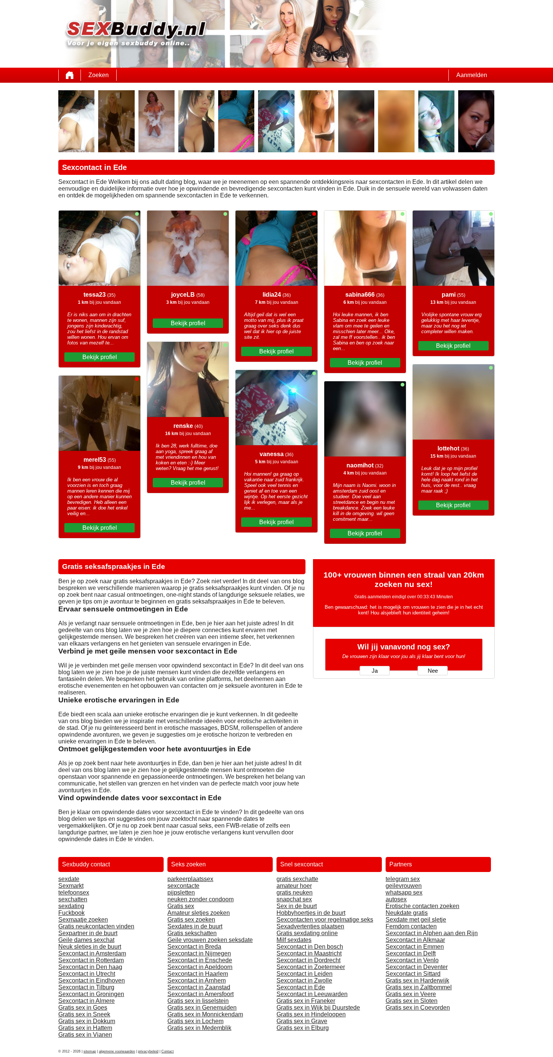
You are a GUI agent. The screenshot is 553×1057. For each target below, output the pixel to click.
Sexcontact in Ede (300, 987)
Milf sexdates (293, 940)
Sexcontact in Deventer (417, 967)
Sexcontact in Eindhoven (91, 980)
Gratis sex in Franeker (305, 1001)
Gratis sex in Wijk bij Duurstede (318, 1007)
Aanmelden (471, 75)
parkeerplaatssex (190, 879)
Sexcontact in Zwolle (304, 980)
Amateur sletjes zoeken (198, 913)
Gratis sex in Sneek (84, 1014)
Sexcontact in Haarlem (197, 974)
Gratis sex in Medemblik (199, 1028)
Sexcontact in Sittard (413, 974)
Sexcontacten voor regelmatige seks (324, 919)
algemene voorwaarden (117, 1051)
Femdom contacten (411, 926)
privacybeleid (148, 1051)
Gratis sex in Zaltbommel (419, 987)
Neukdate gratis (407, 913)
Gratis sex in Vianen (85, 1034)
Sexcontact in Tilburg (86, 987)
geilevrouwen (404, 886)
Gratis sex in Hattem (85, 1028)
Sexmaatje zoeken (83, 919)
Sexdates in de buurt (194, 926)
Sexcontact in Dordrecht (308, 960)
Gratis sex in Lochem (195, 1021)
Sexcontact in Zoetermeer (310, 967)
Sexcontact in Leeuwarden (312, 994)
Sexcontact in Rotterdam (91, 960)
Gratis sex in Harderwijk (417, 980)
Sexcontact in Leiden (304, 974)
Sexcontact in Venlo (412, 960)
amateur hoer (294, 886)
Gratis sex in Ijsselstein (198, 1001)
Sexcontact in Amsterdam (92, 953)
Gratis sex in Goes (82, 1007)
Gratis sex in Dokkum (86, 1021)
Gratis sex (180, 906)
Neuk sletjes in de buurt (89, 946)
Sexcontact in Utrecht (86, 974)
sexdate (68, 879)
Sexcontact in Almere (86, 1001)
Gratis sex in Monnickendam (205, 1014)
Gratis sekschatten (192, 933)
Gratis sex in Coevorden (418, 1007)
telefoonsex (73, 892)
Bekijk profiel (99, 357)
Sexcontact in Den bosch (309, 946)
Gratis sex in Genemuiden (202, 1007)
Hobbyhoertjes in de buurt (310, 913)
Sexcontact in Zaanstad (198, 987)
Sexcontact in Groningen (91, 994)
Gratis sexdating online (307, 933)
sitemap (90, 1051)
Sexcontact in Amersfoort (200, 994)
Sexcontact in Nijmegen (199, 953)
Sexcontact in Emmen (415, 946)
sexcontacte (183, 886)
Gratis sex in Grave (301, 1021)
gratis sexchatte (297, 879)
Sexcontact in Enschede (199, 960)
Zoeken (98, 75)
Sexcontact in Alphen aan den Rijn (432, 933)
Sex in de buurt (296, 906)
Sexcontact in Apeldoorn (199, 967)
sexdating (71, 906)
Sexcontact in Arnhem (196, 980)
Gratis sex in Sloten (412, 1001)
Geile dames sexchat (86, 940)
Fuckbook (71, 913)
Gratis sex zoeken (191, 919)
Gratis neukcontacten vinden (96, 926)
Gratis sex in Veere (411, 994)
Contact (167, 1051)
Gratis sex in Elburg (302, 1028)
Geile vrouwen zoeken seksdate (210, 940)
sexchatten (72, 899)
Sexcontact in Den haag (90, 967)
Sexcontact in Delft (411, 953)
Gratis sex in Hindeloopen (311, 1014)
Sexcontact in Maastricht (309, 953)
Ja (375, 671)
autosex (396, 899)
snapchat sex (294, 899)
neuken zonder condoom (200, 899)
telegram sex (403, 879)
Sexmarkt (71, 886)
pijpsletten (181, 892)
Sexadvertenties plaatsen (310, 926)
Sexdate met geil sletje (416, 919)
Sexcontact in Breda (194, 946)
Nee (433, 671)
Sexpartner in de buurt (87, 933)
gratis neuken (294, 892)
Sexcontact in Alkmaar (415, 940)
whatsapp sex (404, 892)
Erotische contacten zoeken (422, 906)
